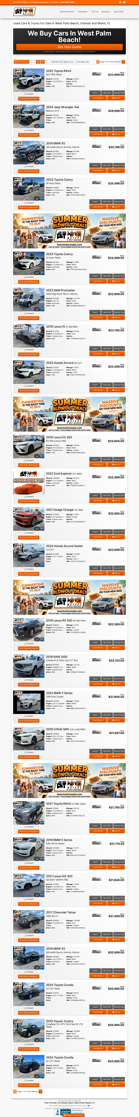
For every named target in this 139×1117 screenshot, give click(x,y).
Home (59, 1100)
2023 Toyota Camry (59, 181)
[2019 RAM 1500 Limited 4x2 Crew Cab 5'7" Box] (28, 666)
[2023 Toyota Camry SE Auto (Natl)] (28, 189)
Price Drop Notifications (28, 99)
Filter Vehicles (22, 62)
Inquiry (95, 93)
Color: (68, 81)
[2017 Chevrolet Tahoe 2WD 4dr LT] (28, 922)
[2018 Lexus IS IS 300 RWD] (28, 336)
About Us (64, 1100)
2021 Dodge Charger (64, 509)
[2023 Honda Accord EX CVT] (28, 372)
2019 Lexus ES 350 (59, 439)
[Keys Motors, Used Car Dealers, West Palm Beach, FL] (69, 1112)
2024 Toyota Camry (59, 255)
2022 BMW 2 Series (59, 694)
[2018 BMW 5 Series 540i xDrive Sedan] (28, 849)
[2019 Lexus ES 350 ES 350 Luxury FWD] (28, 446)
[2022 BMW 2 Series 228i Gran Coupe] (28, 702)
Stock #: (49, 79)
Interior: (69, 84)
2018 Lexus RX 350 (65, 620)
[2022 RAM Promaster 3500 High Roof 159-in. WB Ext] (28, 299)
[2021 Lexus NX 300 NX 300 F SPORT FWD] (28, 885)
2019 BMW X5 (62, 145)
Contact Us (70, 1100)
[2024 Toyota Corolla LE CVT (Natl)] (28, 994)
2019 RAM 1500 (62, 658)
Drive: (48, 86)
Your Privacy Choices (81, 1105)
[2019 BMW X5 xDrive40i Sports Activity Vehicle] (28, 152)
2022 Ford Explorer (64, 473)
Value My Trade (119, 93)
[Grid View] (38, 62)
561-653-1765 (67, 2)
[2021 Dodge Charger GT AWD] (28, 519)
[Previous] (98, 62)
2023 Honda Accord (64, 363)
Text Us (117, 98)
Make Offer (107, 93)
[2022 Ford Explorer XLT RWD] (28, 483)
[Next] (123, 62)
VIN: (68, 86)
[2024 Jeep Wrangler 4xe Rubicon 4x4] (28, 116)
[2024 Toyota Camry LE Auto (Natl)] (28, 263)
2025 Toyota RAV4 (58, 72)
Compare (30, 94)
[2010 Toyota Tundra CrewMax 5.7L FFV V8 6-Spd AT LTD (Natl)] (28, 1030)
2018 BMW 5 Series (59, 841)
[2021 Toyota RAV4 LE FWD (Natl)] (28, 813)
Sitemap (73, 1105)
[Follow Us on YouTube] (124, 2)
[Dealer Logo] (24, 12)
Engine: (49, 81)
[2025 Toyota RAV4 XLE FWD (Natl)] (28, 80)
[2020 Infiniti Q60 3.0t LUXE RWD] (28, 738)
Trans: (48, 84)
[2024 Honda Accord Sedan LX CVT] (28, 555)
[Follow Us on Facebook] (120, 2)
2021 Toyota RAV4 (66, 803)
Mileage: (69, 79)
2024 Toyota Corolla (59, 986)
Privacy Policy (77, 1100)
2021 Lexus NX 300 (59, 877)
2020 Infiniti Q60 (65, 729)
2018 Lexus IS (62, 326)
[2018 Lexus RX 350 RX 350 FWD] (28, 630)
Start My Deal (98, 98)
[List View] (43, 62)
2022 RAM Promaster (62, 292)
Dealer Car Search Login (55, 1105)
